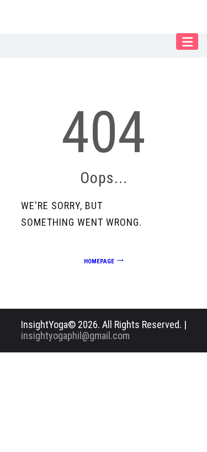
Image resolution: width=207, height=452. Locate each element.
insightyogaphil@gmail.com (75, 335)
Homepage (99, 261)
